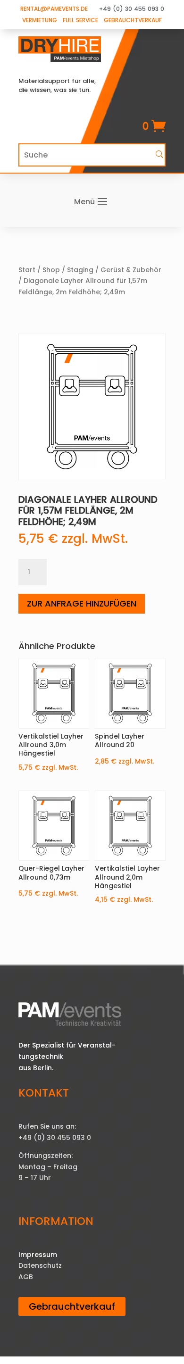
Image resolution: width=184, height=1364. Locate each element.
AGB (25, 1276)
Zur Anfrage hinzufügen (81, 603)
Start (26, 269)
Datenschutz (40, 1265)
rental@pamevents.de (54, 9)
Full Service (80, 20)
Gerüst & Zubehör (130, 269)
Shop (51, 269)
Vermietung (39, 20)
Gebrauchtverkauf (133, 20)
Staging (80, 269)
